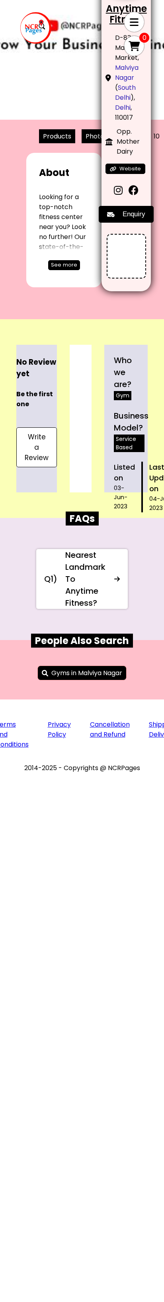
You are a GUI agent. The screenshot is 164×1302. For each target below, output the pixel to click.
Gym (122, 395)
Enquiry (134, 214)
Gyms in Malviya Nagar (86, 673)
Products (57, 136)
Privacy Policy (59, 729)
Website (130, 168)
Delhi (123, 107)
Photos (96, 136)
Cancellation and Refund (110, 729)
